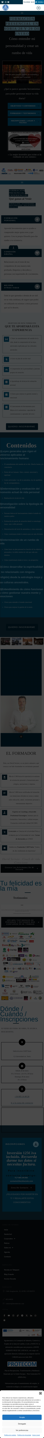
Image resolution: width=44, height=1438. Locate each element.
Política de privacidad (24, 1435)
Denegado (22, 1424)
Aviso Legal (36, 1435)
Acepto (22, 1417)
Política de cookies (10, 1435)
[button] (40, 1393)
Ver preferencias (22, 1430)
